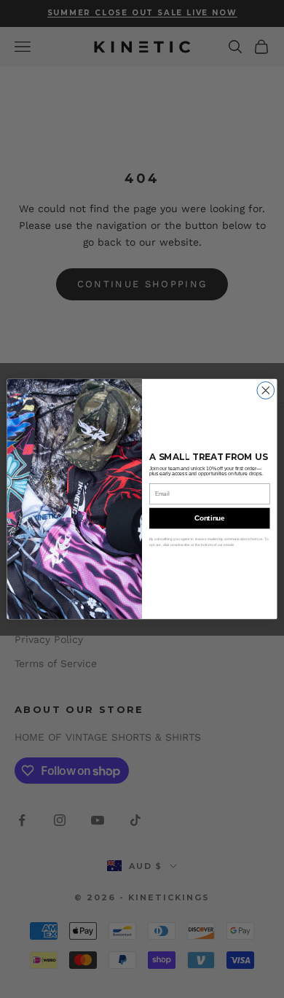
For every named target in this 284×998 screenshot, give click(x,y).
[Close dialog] (266, 390)
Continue (209, 517)
